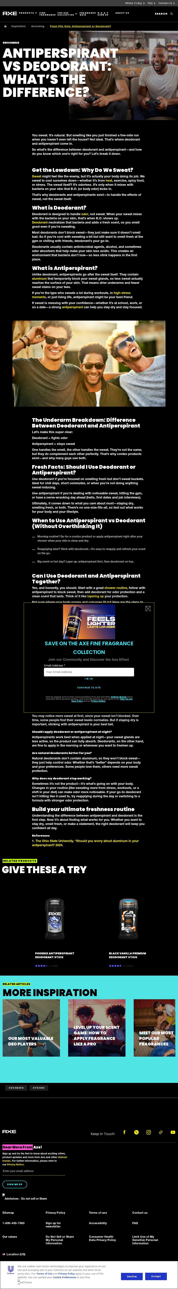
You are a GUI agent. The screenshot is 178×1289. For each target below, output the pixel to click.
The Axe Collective (65, 13)
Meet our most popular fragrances (156, 1038)
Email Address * (54, 666)
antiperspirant (72, 307)
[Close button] (148, 608)
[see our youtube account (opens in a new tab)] (173, 1132)
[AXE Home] (10, 13)
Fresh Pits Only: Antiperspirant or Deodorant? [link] (80, 26)
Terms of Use (44, 1273)
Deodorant (40, 222)
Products (26, 12)
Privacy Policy (66, 1273)
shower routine (115, 588)
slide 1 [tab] (5, 1058)
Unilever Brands (118, 697)
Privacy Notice (98, 701)
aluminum (39, 279)
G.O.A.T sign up (103, 13)
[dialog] (89, 657)
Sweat (36, 176)
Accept (156, 1276)
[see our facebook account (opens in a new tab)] (124, 1132)
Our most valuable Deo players (30, 1041)
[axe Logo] (9, 1132)
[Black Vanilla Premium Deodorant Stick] (128, 919)
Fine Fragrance (47, 13)
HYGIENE (39, 1087)
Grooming (16, 1087)
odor (84, 214)
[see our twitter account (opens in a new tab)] (136, 1132)
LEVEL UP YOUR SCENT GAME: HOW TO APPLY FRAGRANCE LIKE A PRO (97, 1035)
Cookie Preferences (64, 1277)
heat (109, 180)
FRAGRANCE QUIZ (87, 13)
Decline (132, 1276)
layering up (95, 596)
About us (122, 12)
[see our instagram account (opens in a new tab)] (148, 1132)
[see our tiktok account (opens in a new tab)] (160, 1132)
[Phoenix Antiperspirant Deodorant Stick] (54, 919)
